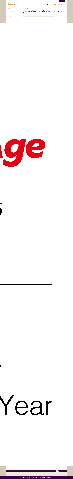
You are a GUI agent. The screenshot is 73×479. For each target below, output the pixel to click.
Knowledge (58, 4)
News (51, 1)
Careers (54, 1)
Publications (10, 11)
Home (43, 1)
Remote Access (56, 474)
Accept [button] (44, 477)
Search (61, 1)
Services (38, 4)
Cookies (27, 474)
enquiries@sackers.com (25, 470)
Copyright (34, 474)
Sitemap (25, 474)
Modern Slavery (46, 474)
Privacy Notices (51, 474)
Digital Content (10, 18)
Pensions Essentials (11, 12)
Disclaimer (37, 474)
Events (48, 1)
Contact (57, 1)
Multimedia (9, 16)
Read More (48, 477)
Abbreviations (10, 14)
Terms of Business (61, 474)
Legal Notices (41, 474)
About (46, 1)
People (47, 4)
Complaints (31, 474)
